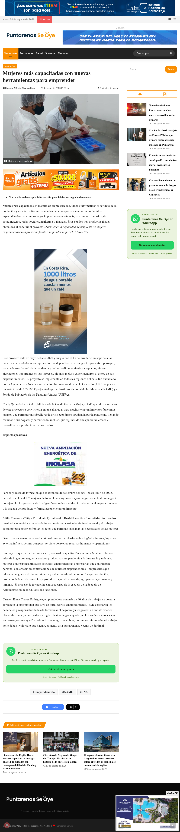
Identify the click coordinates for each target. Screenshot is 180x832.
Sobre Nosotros (47, 811)
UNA (85, 692)
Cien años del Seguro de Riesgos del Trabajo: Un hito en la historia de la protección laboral (60, 758)
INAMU (68, 692)
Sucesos (50, 53)
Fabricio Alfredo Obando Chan (20, 88)
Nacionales (10, 53)
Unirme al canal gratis (61, 669)
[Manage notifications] (7, 825)
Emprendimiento (44, 692)
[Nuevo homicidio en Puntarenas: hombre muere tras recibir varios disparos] (136, 109)
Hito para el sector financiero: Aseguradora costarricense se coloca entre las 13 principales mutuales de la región (100, 760)
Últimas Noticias (62, 811)
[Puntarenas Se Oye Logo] (30, 34)
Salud (39, 53)
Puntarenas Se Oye (64, 825)
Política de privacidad (29, 811)
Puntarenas (26, 53)
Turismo (63, 53)
